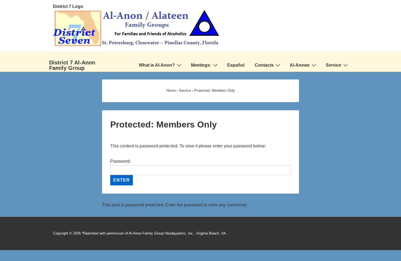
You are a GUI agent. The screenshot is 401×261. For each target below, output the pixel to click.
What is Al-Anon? (157, 65)
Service (333, 65)
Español (235, 65)
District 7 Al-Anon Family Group (72, 65)
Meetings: (201, 65)
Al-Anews (300, 65)
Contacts (264, 65)
